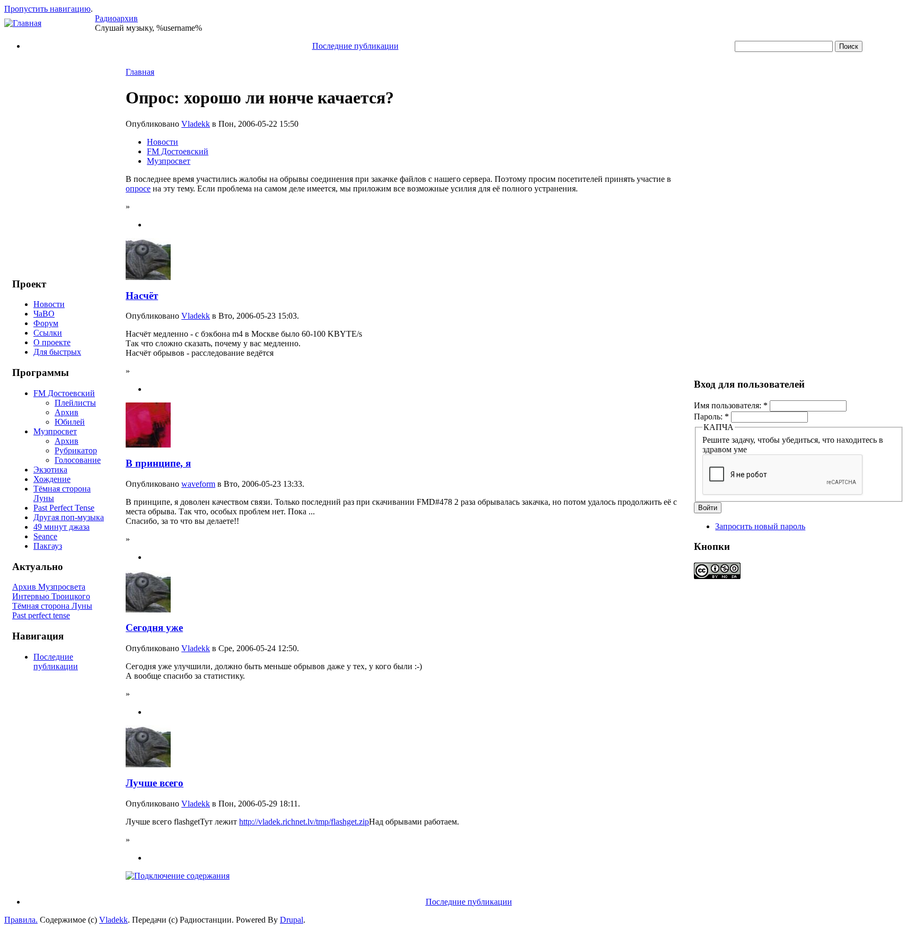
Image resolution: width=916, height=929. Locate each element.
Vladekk (195, 123)
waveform (198, 483)
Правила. (21, 919)
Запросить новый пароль (760, 526)
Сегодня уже (154, 627)
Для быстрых (57, 351)
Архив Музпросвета (48, 586)
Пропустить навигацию (47, 8)
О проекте (52, 342)
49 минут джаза (61, 526)
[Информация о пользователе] (148, 277)
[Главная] (22, 23)
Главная (140, 71)
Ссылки (47, 332)
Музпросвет (55, 431)
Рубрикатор (76, 450)
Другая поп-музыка (68, 517)
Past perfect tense (41, 615)
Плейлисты (75, 402)
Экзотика (50, 469)
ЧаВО (44, 313)
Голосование (78, 459)
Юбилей (70, 421)
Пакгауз (47, 545)
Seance (45, 536)
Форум (45, 323)
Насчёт (142, 295)
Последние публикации (355, 45)
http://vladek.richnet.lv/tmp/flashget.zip (304, 821)
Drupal (291, 919)
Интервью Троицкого (51, 596)
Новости (49, 304)
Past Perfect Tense (63, 507)
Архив (66, 412)
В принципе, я (158, 463)
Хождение (52, 479)
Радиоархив (116, 18)
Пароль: (711, 416)
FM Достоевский (64, 393)
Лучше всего (154, 782)
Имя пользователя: (731, 405)
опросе (138, 188)
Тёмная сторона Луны (52, 605)
